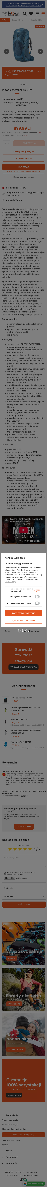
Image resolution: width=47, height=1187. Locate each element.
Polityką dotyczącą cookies (27, 570)
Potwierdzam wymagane (23, 620)
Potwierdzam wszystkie (23, 613)
